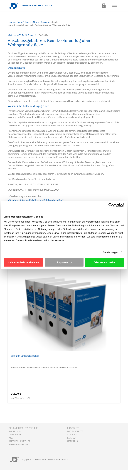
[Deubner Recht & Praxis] (14, 5)
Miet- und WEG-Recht (17, 35)
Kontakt (72, 437)
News (36, 22)
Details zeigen (110, 252)
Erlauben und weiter (105, 262)
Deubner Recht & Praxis (19, 22)
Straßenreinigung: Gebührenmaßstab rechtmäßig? (36, 199)
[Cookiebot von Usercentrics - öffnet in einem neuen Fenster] (110, 205)
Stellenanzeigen (18, 444)
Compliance (16, 434)
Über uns (72, 441)
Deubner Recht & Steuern (24, 428)
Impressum (57, 240)
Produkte (73, 428)
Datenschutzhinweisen (29, 240)
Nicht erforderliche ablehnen (23, 262)
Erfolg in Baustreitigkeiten (25, 355)
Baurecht (45, 22)
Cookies (72, 434)
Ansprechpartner (19, 441)
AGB (11, 437)
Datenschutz (75, 431)
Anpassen (62, 262)
